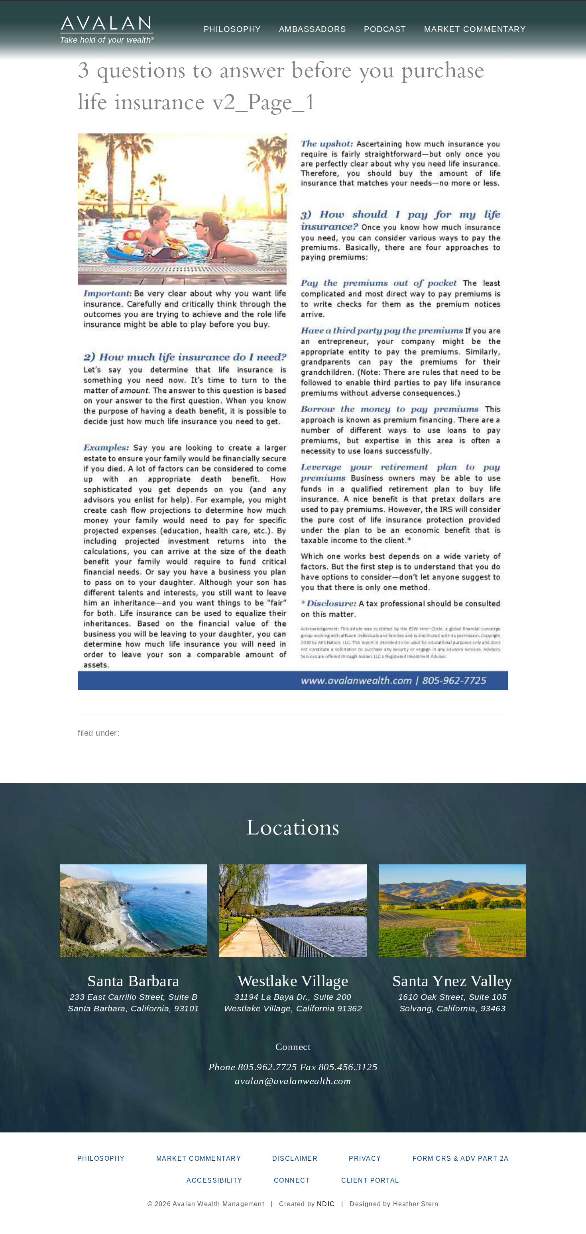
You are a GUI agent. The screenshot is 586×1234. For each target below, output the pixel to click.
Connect (293, 1046)
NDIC (326, 1204)
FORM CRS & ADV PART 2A (461, 1158)
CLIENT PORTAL (370, 1180)
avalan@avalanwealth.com (293, 1080)
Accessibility (215, 1180)
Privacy (365, 1158)
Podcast (385, 29)
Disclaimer (295, 1158)
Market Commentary (475, 29)
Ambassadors (312, 29)
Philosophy (232, 29)
